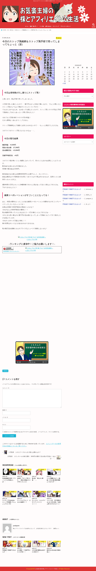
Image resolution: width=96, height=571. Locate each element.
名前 (4, 410)
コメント (5, 388)
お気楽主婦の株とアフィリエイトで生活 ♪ (46, 568)
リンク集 (42, 26)
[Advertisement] (32, 274)
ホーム (26, 26)
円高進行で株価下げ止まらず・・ (73, 189)
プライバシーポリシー (65, 26)
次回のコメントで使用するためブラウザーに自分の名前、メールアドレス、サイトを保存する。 (32, 432)
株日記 (6, 371)
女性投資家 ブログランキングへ (11, 251)
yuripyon (16, 525)
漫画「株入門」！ (34, 26)
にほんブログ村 (32, 239)
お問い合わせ (48, 26)
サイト (4, 424)
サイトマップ (56, 26)
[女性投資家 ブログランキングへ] (8, 249)
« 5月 (64, 83)
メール (5, 417)
